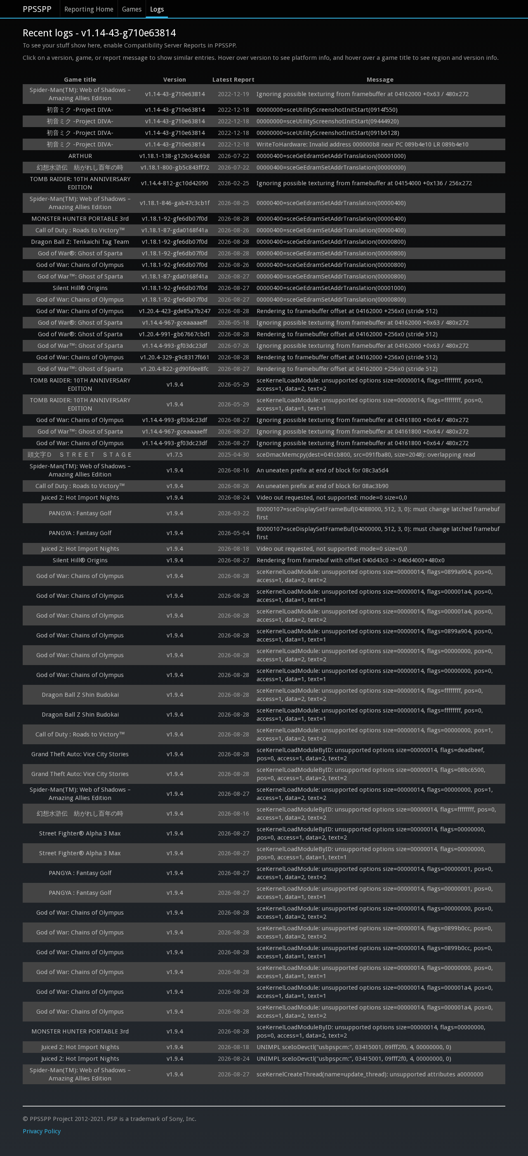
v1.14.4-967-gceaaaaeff (174, 322)
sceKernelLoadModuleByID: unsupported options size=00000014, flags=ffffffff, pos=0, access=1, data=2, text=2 (377, 813)
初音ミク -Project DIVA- (80, 109)
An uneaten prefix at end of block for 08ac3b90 (323, 486)
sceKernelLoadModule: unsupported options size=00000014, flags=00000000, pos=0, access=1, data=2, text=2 (376, 655)
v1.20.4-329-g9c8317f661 (175, 357)
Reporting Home (88, 9)
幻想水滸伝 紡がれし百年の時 (80, 167)
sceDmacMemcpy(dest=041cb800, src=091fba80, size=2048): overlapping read (366, 454)
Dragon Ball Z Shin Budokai (80, 694)
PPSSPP (37, 9)
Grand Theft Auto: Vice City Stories (80, 754)
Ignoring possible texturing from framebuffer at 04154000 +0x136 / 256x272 (364, 183)
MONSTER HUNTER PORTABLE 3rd (80, 218)
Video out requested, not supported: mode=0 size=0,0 (332, 497)
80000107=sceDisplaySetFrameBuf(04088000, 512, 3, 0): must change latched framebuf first (379, 513)
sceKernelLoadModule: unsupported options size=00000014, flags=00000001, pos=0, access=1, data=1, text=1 (376, 893)
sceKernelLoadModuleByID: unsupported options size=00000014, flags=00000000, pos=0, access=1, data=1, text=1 (372, 853)
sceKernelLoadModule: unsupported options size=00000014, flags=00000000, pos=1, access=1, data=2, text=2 (376, 734)
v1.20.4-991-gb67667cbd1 (174, 334)
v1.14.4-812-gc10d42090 (174, 183)
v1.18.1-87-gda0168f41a (174, 230)
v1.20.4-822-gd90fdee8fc (175, 369)
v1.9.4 (175, 384)
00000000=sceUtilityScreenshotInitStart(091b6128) (328, 133)
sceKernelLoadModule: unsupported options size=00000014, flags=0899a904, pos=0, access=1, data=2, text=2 (376, 576)
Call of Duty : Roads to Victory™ (80, 230)
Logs (157, 9)
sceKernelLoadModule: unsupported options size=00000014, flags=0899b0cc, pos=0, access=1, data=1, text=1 (375, 952)
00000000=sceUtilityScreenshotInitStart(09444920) (328, 121)
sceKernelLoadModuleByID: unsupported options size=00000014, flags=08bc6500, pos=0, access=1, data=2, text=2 (372, 774)
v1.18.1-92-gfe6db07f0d (174, 218)
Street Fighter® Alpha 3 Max (80, 833)
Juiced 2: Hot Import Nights (80, 497)
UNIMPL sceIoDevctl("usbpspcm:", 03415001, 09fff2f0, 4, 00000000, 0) (354, 1047)
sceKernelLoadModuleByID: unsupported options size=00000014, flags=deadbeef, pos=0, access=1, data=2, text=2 (371, 754)
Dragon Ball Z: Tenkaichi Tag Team (80, 241)
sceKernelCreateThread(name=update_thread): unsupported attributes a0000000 (370, 1074)
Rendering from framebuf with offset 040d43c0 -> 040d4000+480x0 (351, 560)
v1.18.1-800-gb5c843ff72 (175, 167)
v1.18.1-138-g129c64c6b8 (174, 156)
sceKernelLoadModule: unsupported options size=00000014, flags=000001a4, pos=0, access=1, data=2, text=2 (376, 615)
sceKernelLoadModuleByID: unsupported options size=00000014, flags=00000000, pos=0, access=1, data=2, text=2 (372, 833)
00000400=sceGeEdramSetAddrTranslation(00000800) (331, 241)
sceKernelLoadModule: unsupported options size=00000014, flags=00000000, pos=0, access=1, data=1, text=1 (376, 675)
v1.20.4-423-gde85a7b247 (174, 311)
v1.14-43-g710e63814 (175, 94)
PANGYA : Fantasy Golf (80, 513)
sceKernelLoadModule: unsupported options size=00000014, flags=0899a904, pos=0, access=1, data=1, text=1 (376, 635)
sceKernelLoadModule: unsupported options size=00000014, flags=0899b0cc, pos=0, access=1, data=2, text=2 (375, 932)
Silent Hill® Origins (80, 288)
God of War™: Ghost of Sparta (80, 276)
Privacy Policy (42, 1131)
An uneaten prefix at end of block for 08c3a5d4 (322, 470)
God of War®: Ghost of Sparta (80, 253)
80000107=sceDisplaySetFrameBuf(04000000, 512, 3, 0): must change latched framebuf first (379, 533)
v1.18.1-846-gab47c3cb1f (175, 203)
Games (131, 9)
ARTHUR (80, 156)
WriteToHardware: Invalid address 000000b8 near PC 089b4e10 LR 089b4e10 (363, 144)
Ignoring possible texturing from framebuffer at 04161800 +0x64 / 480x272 (363, 420)
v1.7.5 (175, 454)
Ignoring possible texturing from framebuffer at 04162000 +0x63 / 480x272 (363, 94)
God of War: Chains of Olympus (80, 265)
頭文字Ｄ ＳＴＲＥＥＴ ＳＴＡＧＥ (80, 454)
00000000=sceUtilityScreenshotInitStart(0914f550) (327, 109)
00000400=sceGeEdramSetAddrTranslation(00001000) (331, 156)
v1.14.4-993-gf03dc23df (174, 345)
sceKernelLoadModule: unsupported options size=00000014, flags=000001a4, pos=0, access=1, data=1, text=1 (376, 596)
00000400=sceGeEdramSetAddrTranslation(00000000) (331, 167)
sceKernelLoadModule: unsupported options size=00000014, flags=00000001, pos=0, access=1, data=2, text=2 (376, 873)
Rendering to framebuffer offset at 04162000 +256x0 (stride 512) (347, 311)
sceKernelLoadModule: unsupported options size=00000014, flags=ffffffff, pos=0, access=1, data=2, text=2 (371, 384)
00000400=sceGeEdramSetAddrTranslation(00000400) (331, 203)
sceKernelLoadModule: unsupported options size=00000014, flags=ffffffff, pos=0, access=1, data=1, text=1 (371, 404)
